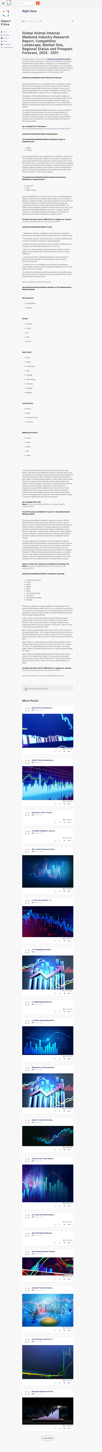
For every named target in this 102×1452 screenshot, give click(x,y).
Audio (5, 41)
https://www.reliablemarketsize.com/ (51, 676)
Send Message (8, 47)
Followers (6, 44)
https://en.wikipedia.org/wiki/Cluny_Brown (36, 282)
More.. (69, 751)
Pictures (6, 38)
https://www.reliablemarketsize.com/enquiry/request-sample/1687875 (46, 129)
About (5, 32)
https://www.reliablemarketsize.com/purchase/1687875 (41, 222)
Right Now (6, 35)
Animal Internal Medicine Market (59, 59)
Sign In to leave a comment (38, 689)
